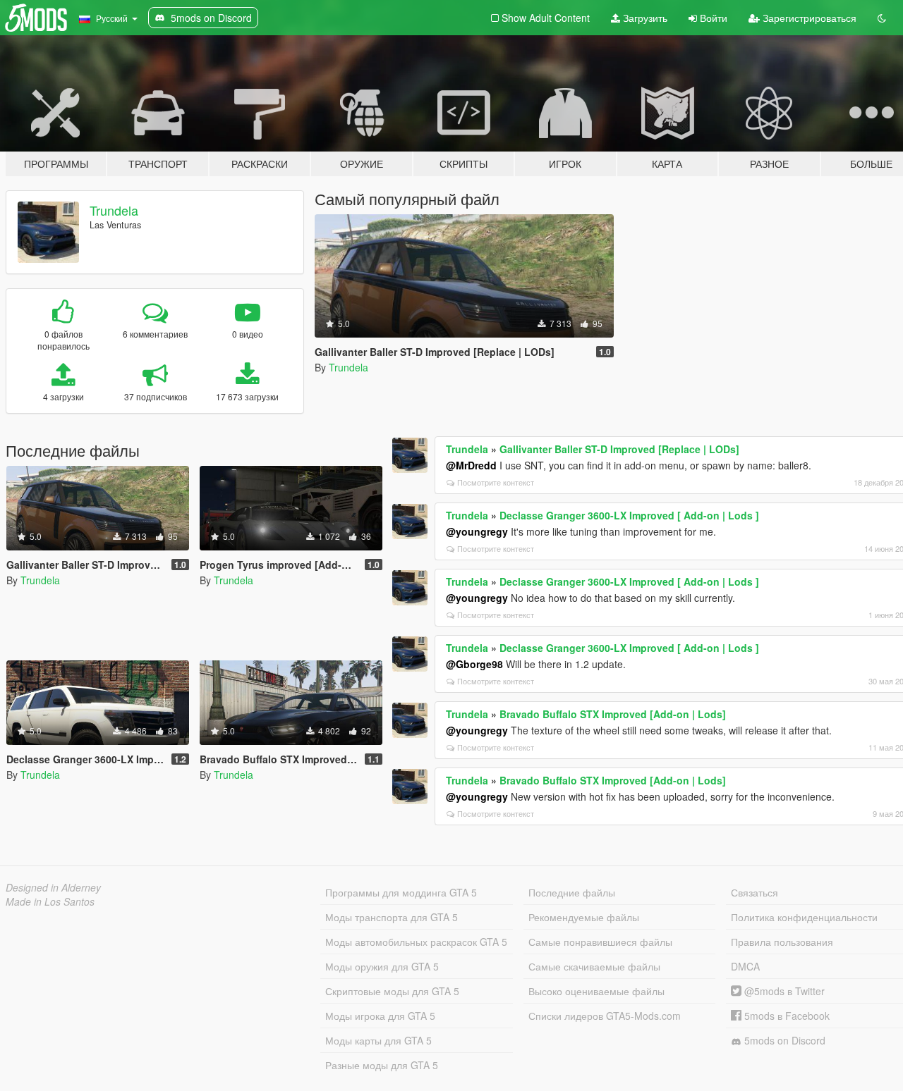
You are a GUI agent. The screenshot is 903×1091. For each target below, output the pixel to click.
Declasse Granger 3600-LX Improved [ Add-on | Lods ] (629, 515)
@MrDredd (471, 465)
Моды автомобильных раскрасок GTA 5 (416, 942)
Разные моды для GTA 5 (381, 1065)
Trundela (114, 210)
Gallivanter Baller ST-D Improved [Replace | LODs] (619, 449)
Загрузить (643, 18)
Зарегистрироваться (808, 18)
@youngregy (477, 531)
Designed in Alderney (53, 887)
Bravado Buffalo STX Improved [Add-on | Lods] (612, 714)
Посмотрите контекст (495, 482)
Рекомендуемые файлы (583, 917)
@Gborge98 (474, 664)
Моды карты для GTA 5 (378, 1040)
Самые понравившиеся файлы (600, 942)
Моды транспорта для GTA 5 (391, 917)
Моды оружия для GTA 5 (382, 966)
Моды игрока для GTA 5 (380, 1016)
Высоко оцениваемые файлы (596, 991)
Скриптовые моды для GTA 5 (392, 991)
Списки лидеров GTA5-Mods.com (604, 1016)
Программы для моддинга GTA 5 (401, 892)
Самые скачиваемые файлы (594, 966)
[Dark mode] (882, 17)
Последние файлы (571, 892)
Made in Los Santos (50, 901)
